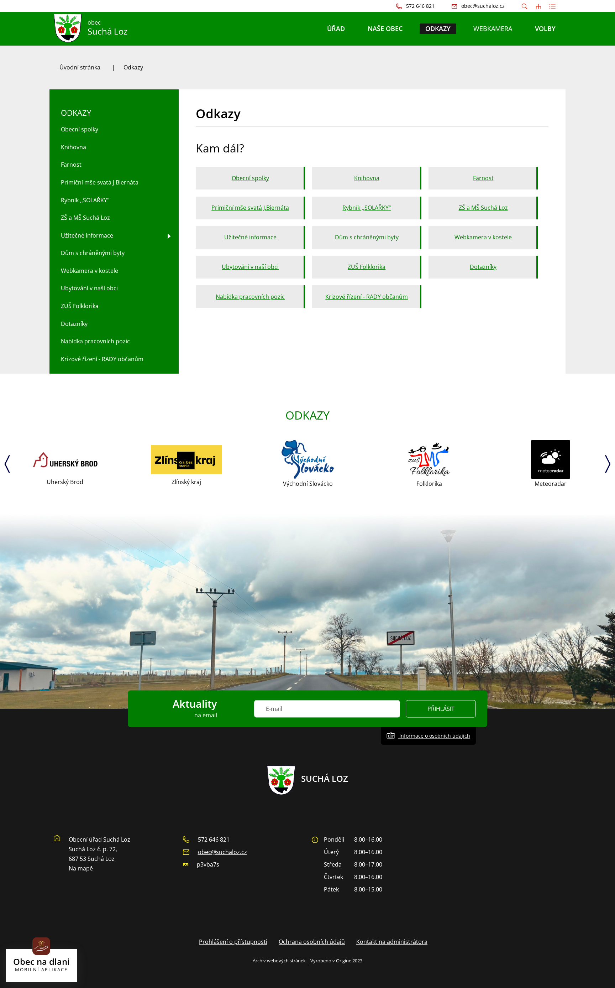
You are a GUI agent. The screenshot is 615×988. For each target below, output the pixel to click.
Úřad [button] (336, 28)
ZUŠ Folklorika (366, 267)
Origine (343, 960)
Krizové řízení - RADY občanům (366, 297)
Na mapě (81, 868)
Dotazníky (483, 267)
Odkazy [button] (438, 28)
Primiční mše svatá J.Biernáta (250, 208)
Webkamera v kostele (483, 237)
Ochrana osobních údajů (312, 942)
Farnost (483, 178)
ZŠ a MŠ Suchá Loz (483, 208)
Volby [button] (545, 28)
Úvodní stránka (79, 67)
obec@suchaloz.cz (222, 852)
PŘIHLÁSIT (440, 709)
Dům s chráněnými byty (367, 237)
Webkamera (492, 28)
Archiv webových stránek (279, 960)
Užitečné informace (250, 237)
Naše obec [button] (385, 28)
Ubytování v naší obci (250, 267)
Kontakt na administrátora (391, 942)
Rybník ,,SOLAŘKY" (366, 208)
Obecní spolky (250, 178)
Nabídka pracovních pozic (250, 297)
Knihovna (366, 178)
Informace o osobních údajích (434, 735)
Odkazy (133, 67)
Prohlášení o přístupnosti (233, 942)
